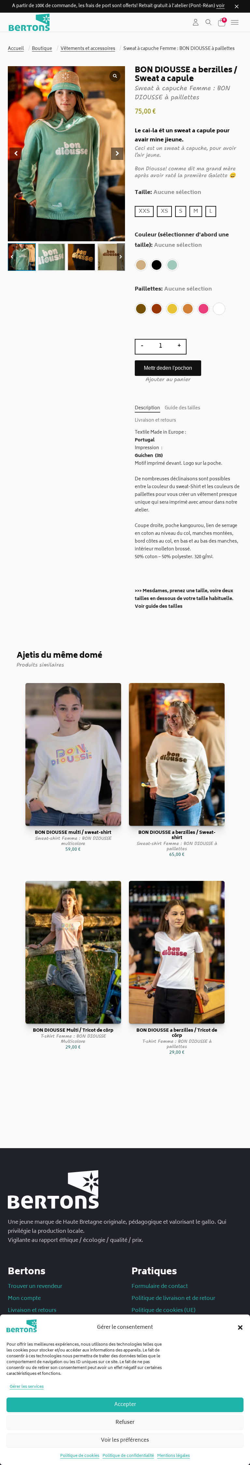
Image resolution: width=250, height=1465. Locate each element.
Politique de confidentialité (128, 1456)
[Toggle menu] (234, 22)
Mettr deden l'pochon (168, 368)
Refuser (125, 1422)
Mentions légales (173, 1456)
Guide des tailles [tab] (182, 408)
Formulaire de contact (160, 1286)
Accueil (16, 49)
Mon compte (24, 1298)
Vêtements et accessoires (88, 49)
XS (164, 211)
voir (220, 6)
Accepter (125, 1404)
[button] (240, 1327)
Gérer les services (27, 1387)
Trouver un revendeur (35, 1286)
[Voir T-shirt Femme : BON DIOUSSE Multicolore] (73, 952)
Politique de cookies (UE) (164, 1310)
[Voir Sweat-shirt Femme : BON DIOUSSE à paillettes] (177, 754)
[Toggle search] (208, 22)
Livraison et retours (32, 1310)
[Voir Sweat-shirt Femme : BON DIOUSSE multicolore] (73, 754)
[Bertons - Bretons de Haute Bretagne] (29, 22)
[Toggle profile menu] (195, 22)
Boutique (42, 49)
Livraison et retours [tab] (155, 421)
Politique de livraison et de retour (173, 1298)
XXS (144, 211)
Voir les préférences (125, 1440)
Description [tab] (147, 408)
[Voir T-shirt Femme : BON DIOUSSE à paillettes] (177, 952)
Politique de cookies (79, 1456)
